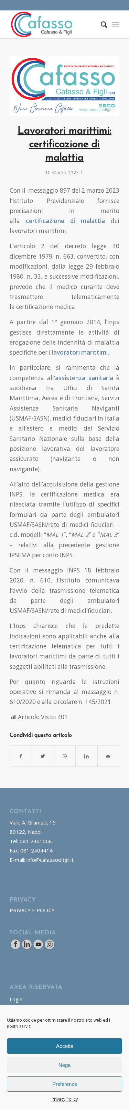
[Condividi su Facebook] (21, 756)
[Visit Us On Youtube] (38, 947)
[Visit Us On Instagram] (49, 947)
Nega (64, 1065)
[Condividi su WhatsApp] (64, 756)
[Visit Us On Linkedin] (26, 947)
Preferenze (64, 1084)
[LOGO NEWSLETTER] (64, 86)
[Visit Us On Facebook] (15, 947)
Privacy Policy (65, 1099)
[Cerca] (100, 24)
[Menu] (115, 24)
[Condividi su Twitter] (42, 756)
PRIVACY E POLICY (32, 910)
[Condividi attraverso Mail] (108, 756)
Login (16, 999)
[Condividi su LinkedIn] (86, 756)
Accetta (64, 1046)
